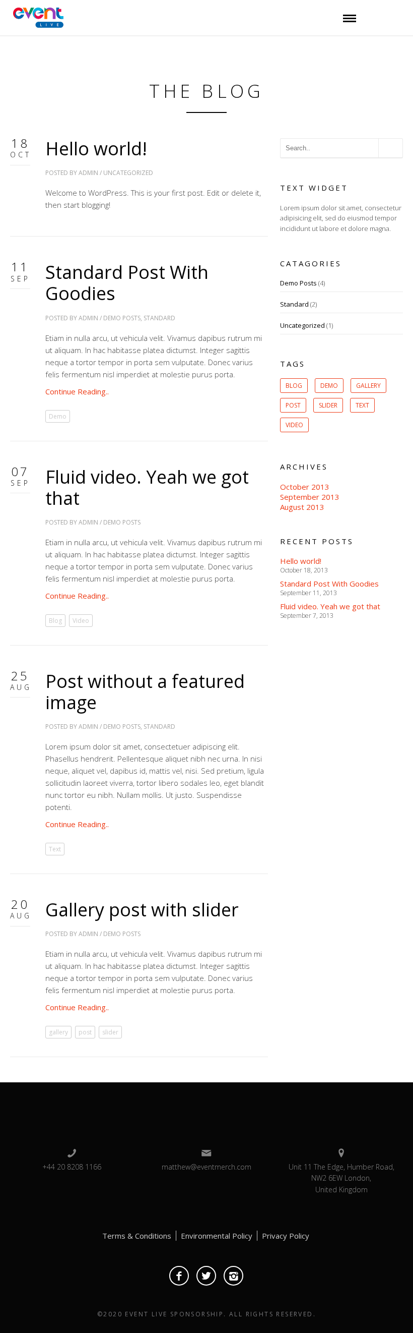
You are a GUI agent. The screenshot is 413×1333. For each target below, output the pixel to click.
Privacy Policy (285, 1236)
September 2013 (309, 497)
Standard (159, 318)
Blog (55, 620)
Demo (57, 416)
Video (81, 620)
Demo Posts (122, 318)
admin (88, 172)
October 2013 (304, 487)
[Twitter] (206, 1276)
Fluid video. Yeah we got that (147, 487)
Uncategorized (128, 172)
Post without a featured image (145, 692)
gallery (58, 1032)
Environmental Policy (216, 1236)
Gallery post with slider (142, 909)
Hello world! (96, 148)
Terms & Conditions (136, 1236)
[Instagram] (233, 1276)
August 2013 (302, 507)
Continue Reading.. (77, 391)
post (85, 1032)
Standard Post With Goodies (127, 283)
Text (55, 849)
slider (110, 1032)
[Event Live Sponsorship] (35, 17)
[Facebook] (179, 1276)
